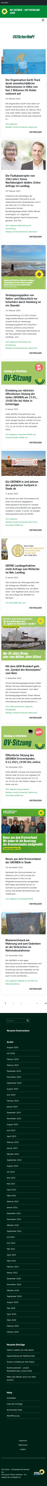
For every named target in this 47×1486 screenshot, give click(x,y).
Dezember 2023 (14, 1112)
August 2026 (12, 1047)
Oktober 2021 (13, 1225)
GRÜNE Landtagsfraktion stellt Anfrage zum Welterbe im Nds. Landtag (22, 569)
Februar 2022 (13, 1201)
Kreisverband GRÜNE (25, 899)
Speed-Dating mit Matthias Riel (21, 1356)
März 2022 (11, 1195)
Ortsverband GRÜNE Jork (27, 434)
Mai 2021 (11, 1249)
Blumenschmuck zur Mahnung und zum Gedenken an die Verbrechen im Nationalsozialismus (23, 945)
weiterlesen (35, 132)
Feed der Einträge (14, 1404)
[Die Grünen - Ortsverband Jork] (4, 11)
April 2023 (11, 1136)
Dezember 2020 (14, 1278)
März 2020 (11, 1320)
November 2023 (14, 1118)
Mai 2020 (11, 1308)
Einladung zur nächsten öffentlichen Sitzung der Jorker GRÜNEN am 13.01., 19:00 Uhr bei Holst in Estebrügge (21, 397)
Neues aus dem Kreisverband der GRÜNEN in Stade (23, 860)
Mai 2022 (11, 1183)
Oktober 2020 (13, 1290)
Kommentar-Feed (14, 1409)
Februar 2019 (13, 1332)
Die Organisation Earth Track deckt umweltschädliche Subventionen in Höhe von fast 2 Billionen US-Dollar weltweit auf (22, 86)
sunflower (19, 1474)
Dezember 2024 (14, 1071)
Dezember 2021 (14, 1213)
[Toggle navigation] (43, 20)
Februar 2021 (13, 1266)
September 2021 (14, 1231)
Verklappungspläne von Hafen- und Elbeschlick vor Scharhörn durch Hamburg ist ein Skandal (23, 300)
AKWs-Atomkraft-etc (17, 706)
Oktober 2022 (13, 1154)
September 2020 (14, 1296)
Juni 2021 (11, 1243)
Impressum (23, 1440)
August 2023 (12, 1124)
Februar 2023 (13, 1142)
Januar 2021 (12, 1272)
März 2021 (11, 1260)
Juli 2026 (11, 1053)
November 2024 (14, 1077)
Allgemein (13, 124)
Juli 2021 (11, 1237)
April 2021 (11, 1254)
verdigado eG (15, 1477)
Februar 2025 (13, 1065)
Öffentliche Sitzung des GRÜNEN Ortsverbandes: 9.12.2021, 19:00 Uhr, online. (23, 758)
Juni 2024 (11, 1094)
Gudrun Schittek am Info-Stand (20, 1362)
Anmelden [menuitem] (4, 3)
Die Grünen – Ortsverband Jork (25, 11)
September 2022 (14, 1160)
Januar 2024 (12, 1106)
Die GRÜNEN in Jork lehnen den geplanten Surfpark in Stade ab (21, 485)
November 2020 (14, 1284)
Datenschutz (22, 1445)
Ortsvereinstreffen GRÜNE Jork (16, 437)
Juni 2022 (11, 1177)
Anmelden (11, 1398)
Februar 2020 (13, 1326)
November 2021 (14, 1219)
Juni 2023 (11, 1130)
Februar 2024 (13, 1100)
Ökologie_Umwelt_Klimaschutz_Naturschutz (21, 127)
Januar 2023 (12, 1148)
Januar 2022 (12, 1207)
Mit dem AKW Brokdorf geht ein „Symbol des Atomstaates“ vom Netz (23, 669)
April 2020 (11, 1314)
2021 (7, 706)
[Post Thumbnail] (23, 61)
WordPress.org (13, 1415)
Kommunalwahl (23, 789)
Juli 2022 (11, 1171)
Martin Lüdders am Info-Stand (20, 1350)
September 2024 (14, 1083)
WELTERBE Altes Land (18, 603)
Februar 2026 (13, 1059)
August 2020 (12, 1302)
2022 (7, 124)
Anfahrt (23, 1449)
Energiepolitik (10, 710)
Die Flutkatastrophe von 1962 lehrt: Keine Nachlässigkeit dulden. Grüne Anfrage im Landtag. (23, 181)
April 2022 (11, 1189)
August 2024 (12, 1089)
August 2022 (12, 1166)
